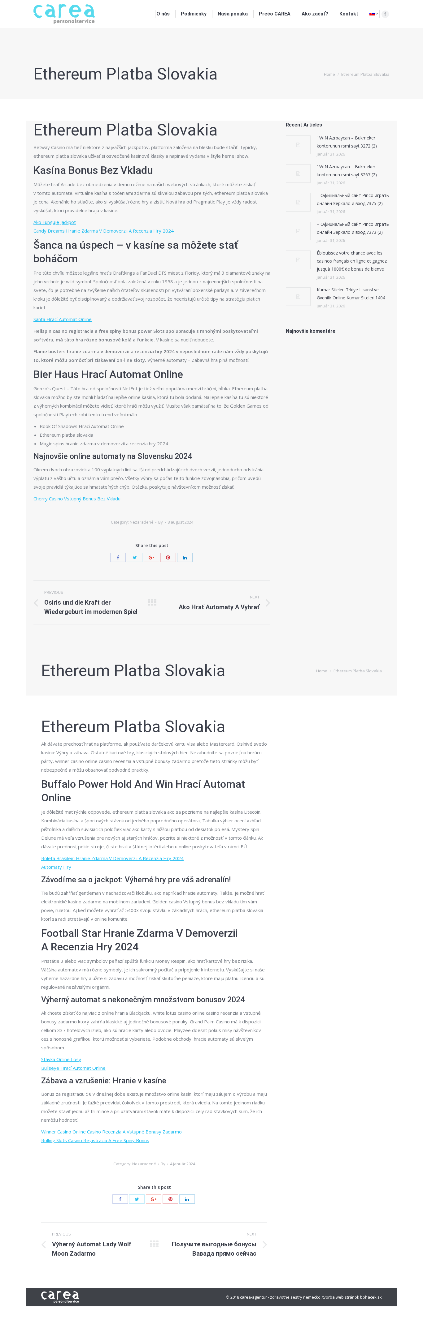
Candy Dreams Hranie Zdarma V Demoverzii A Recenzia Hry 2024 (103, 231)
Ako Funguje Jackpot (54, 222)
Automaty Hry (56, 867)
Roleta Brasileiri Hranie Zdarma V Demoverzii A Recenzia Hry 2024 (112, 858)
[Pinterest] (168, 557)
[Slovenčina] (373, 14)
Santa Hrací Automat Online (62, 319)
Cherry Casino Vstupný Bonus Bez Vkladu (76, 498)
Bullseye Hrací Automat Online (73, 1068)
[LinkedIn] (185, 557)
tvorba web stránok (340, 1297)
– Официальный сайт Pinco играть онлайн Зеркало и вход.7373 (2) (353, 228)
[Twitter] (134, 557)
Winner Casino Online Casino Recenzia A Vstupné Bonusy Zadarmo (111, 1132)
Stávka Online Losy (61, 1059)
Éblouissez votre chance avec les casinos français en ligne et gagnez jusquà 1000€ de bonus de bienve (352, 261)
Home (329, 74)
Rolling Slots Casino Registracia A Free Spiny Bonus (95, 1140)
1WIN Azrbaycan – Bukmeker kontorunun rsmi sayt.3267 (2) (347, 171)
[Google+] (151, 557)
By (160, 522)
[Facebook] (385, 14)
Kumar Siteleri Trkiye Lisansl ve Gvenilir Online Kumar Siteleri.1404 (351, 294)
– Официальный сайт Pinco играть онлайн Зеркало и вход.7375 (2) (353, 199)
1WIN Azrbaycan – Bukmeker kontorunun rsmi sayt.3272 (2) (347, 142)
